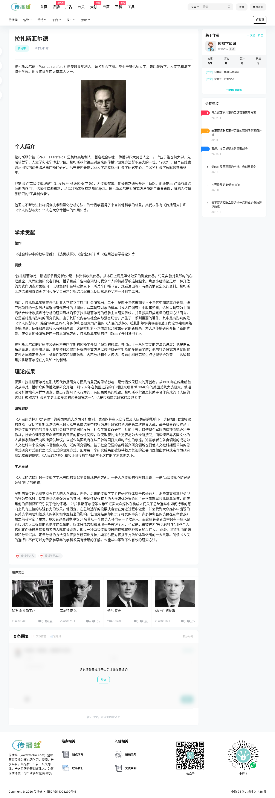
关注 (252, 35)
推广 (70, 20)
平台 (55, 20)
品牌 (56, 5)
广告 (68, 7)
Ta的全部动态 (234, 90)
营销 (40, 20)
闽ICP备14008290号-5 (61, 791)
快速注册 (258, 7)
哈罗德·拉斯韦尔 (23, 611)
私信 (260, 35)
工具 (131, 7)
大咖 (93, 5)
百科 (118, 5)
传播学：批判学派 (220, 79)
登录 (241, 7)
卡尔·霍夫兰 (115, 611)
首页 (43, 7)
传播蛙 (37, 791)
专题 (106, 7)
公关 (81, 7)
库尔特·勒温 (68, 611)
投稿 (261, 19)
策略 (84, 20)
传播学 (22, 48)
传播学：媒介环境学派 (223, 72)
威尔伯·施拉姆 (165, 611)
